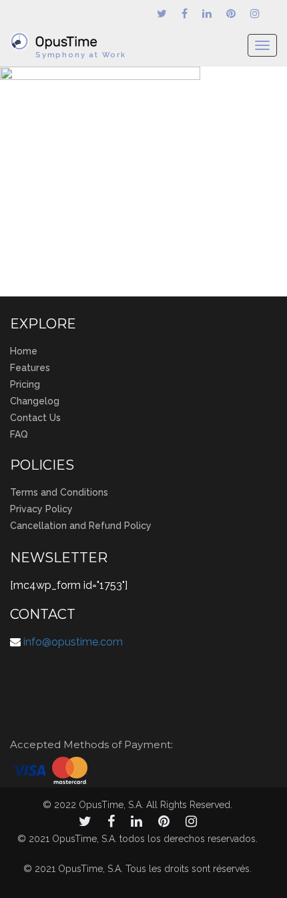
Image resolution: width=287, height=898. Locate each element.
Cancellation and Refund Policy (81, 525)
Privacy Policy (41, 509)
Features (30, 367)
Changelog (34, 401)
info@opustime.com (73, 642)
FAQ (19, 434)
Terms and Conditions (59, 492)
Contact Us (35, 417)
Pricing (25, 384)
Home (23, 351)
